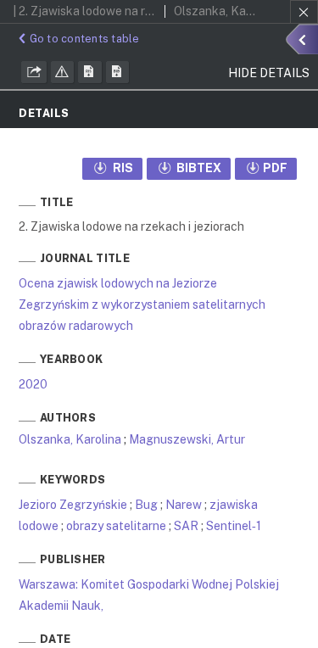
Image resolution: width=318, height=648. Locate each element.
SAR (186, 526)
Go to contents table (85, 38)
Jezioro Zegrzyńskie (73, 504)
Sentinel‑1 (233, 526)
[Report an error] (63, 72)
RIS (121, 168)
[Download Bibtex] (118, 72)
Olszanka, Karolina (70, 439)
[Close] (304, 12)
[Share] (34, 72)
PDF (275, 168)
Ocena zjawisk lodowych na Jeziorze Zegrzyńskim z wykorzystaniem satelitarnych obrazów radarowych (142, 304)
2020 (33, 384)
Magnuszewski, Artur (187, 439)
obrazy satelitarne (116, 526)
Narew (183, 504)
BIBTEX (197, 168)
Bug (146, 504)
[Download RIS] (90, 72)
